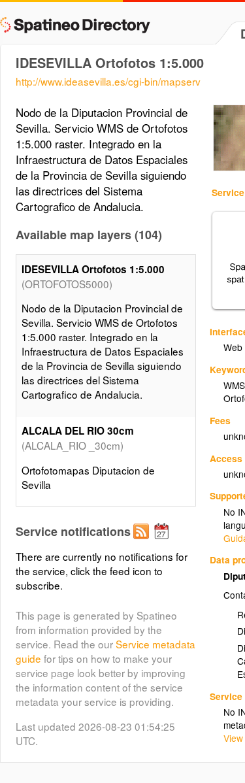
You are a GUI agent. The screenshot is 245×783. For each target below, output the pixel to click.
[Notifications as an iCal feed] (163, 542)
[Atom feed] (143, 542)
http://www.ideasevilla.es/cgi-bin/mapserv (108, 81)
